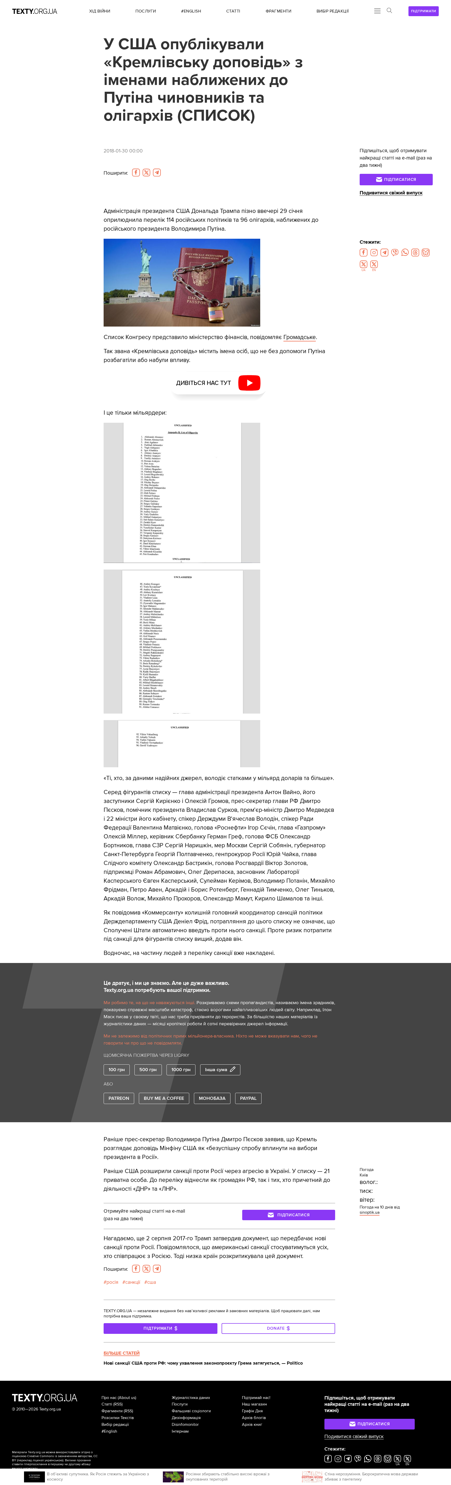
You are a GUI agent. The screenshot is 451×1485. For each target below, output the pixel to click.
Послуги (180, 1404)
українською (54, 1460)
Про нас (109, 1397)
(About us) (127, 1397)
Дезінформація (186, 1417)
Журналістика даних (191, 1397)
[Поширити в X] (146, 172)
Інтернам (180, 1431)
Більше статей (122, 1353)
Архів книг (252, 1424)
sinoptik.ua (369, 1212)
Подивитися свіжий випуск (391, 193)
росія (112, 1282)
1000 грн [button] (181, 1069)
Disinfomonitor (185, 1424)
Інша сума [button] (216, 1069)
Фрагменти (112, 1411)
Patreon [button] (119, 1098)
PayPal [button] (248, 1098)
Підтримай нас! (256, 1397)
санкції (132, 1282)
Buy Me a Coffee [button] (164, 1098)
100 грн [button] (117, 1069)
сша (151, 1282)
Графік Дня (252, 1411)
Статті (107, 1404)
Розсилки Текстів (118, 1417)
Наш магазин (254, 1404)
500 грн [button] (148, 1069)
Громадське (299, 337)
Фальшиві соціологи (191, 1411)
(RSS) (118, 1404)
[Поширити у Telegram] (157, 172)
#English (109, 1431)
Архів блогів (254, 1417)
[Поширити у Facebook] (136, 172)
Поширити (116, 173)
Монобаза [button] (212, 1098)
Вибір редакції (115, 1424)
